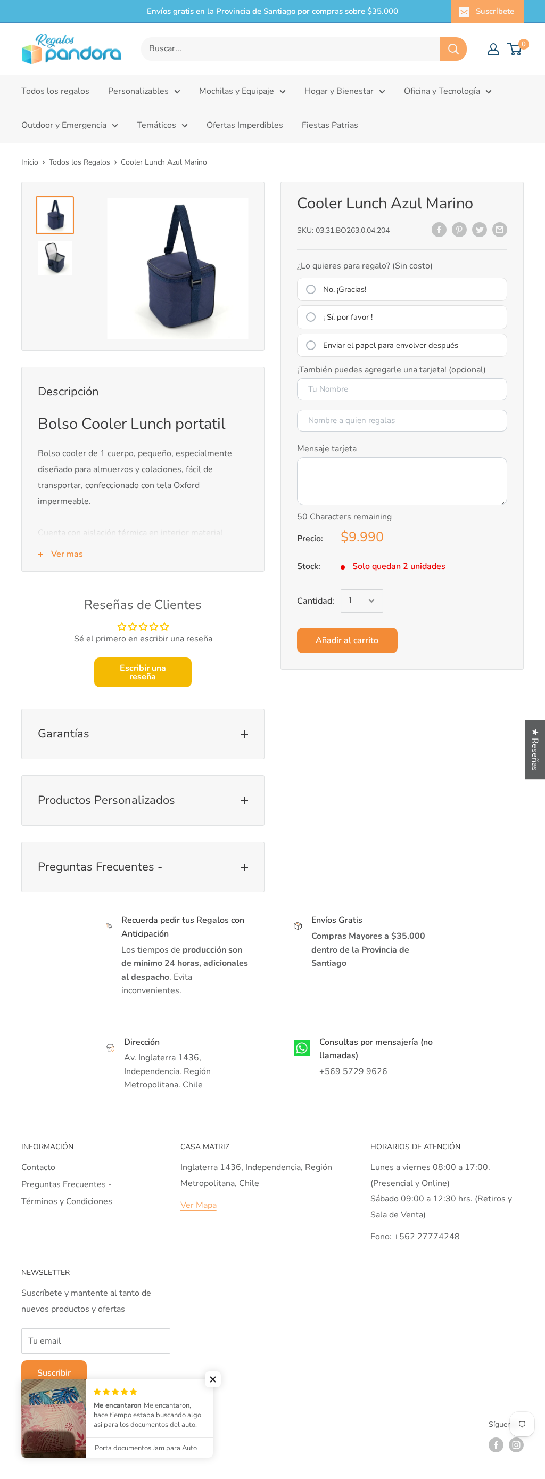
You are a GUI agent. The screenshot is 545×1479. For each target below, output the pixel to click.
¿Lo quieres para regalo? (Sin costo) (365, 266)
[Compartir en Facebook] (439, 230)
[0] (515, 49)
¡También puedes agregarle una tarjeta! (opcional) (391, 370)
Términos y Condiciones (66, 1201)
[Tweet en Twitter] (479, 230)
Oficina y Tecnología (442, 91)
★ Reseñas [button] (535, 749)
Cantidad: (315, 601)
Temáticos (156, 125)
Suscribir (54, 1373)
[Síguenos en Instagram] (516, 1444)
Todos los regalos (55, 91)
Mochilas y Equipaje (236, 91)
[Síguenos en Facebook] (496, 1444)
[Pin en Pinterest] (459, 230)
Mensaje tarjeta (327, 448)
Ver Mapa (198, 1205)
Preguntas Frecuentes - (66, 1184)
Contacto (38, 1167)
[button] (213, 1379)
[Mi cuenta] (493, 49)
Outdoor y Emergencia (63, 125)
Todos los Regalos (79, 162)
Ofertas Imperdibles (245, 125)
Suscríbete (495, 11)
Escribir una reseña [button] (143, 672)
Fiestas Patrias (330, 125)
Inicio (29, 162)
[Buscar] (453, 49)
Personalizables (138, 91)
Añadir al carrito (347, 640)
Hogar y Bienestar (339, 91)
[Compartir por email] (499, 230)
